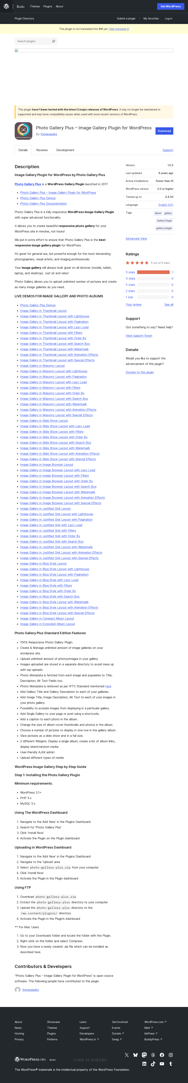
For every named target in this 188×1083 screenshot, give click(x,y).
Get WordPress (171, 6)
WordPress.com (155, 1021)
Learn (83, 1021)
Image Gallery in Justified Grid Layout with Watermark (56, 547)
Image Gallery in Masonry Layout (42, 365)
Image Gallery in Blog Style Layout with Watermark (54, 602)
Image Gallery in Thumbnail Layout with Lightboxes (54, 316)
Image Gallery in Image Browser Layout (46, 464)
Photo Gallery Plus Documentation (43, 203)
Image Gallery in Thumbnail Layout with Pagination (54, 322)
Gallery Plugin (164, 220)
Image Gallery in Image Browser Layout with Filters (54, 475)
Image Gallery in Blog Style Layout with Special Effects (57, 613)
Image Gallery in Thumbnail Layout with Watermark (54, 349)
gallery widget (164, 228)
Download (164, 130)
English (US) (166, 204)
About (18, 1021)
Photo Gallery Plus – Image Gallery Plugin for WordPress (58, 192)
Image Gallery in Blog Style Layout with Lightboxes (54, 569)
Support (168, 150)
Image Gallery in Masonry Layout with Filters (50, 387)
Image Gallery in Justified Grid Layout (45, 508)
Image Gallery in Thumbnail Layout (43, 311)
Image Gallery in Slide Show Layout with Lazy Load (55, 426)
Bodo (53, 1059)
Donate (118, 1033)
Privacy (19, 1039)
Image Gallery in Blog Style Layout (43, 563)
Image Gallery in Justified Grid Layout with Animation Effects (61, 552)
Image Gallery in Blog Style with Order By (48, 591)
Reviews (42, 150)
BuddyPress (153, 1039)
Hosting (19, 1033)
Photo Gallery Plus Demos (38, 198)
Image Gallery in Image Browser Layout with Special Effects (60, 503)
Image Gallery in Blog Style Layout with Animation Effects (59, 607)
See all (168, 304)
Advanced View (136, 238)
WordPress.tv (89, 1039)
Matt (148, 1027)
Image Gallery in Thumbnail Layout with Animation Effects (59, 354)
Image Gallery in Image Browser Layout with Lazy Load (57, 470)
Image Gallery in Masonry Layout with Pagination (53, 376)
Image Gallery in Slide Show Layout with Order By (54, 437)
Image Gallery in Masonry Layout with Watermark (53, 404)
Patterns (52, 1039)
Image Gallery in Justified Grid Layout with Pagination (56, 519)
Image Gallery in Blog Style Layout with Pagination (54, 574)
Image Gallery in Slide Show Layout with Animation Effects (60, 453)
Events (116, 1027)
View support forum (139, 335)
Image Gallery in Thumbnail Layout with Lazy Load (54, 327)
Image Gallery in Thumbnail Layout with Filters (51, 332)
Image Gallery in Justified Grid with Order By (50, 536)
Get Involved (120, 1021)
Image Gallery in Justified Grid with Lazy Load (51, 525)
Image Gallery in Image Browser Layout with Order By (56, 481)
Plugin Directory (24, 18)
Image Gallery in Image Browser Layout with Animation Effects (62, 497)
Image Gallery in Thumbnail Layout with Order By (53, 338)
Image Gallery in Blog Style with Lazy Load (49, 580)
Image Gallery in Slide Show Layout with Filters (52, 431)
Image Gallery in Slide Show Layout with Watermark (55, 448)
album (158, 213)
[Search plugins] (53, 41)
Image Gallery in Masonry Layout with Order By (52, 393)
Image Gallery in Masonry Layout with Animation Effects (58, 409)
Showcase (53, 1021)
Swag (117, 1039)
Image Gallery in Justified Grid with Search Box (52, 541)
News (18, 1027)
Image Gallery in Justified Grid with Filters (48, 530)
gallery (168, 213)
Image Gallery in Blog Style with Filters (46, 585)
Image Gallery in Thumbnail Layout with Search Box (55, 343)
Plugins (51, 1033)
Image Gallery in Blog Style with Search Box (50, 596)
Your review (134, 304)
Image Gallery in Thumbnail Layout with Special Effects (57, 360)
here (108, 686)
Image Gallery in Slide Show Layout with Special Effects (58, 459)
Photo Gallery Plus (28, 184)
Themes (52, 1027)
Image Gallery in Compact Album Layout (47, 618)
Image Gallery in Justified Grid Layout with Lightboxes (56, 514)
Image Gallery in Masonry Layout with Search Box (54, 398)
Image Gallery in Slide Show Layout (44, 420)
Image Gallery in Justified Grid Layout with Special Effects (59, 558)
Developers (87, 1033)
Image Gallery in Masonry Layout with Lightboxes (53, 371)
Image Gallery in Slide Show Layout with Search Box (55, 442)
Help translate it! (119, 28)
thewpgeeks (49, 134)
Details (23, 150)
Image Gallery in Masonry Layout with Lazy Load (53, 382)
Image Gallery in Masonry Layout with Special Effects (56, 415)
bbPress (151, 1033)
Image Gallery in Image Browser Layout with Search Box (58, 486)
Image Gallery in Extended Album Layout (47, 624)
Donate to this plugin (140, 372)
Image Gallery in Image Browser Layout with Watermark (57, 492)
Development (65, 150)
